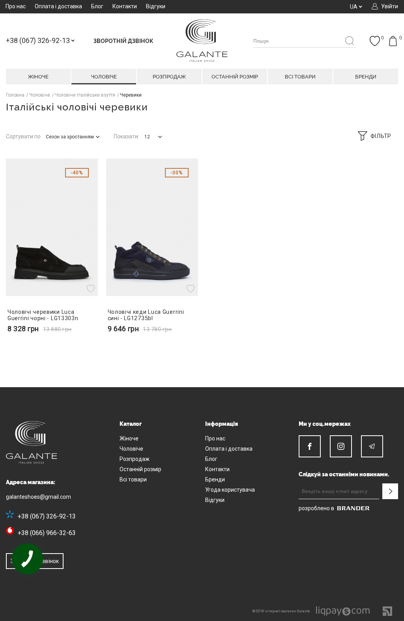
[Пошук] (349, 41)
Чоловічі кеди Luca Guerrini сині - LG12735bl (146, 315)
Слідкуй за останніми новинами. (344, 474)
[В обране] (92, 288)
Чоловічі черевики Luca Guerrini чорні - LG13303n (43, 315)
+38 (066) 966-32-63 (47, 533)
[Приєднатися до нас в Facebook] (310, 446)
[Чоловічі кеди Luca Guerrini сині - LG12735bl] (152, 228)
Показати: (126, 136)
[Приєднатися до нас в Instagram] (341, 446)
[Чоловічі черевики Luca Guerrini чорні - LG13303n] (52, 228)
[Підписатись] (390, 491)
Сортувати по (23, 136)
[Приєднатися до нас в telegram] (372, 446)
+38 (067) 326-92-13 (47, 516)
